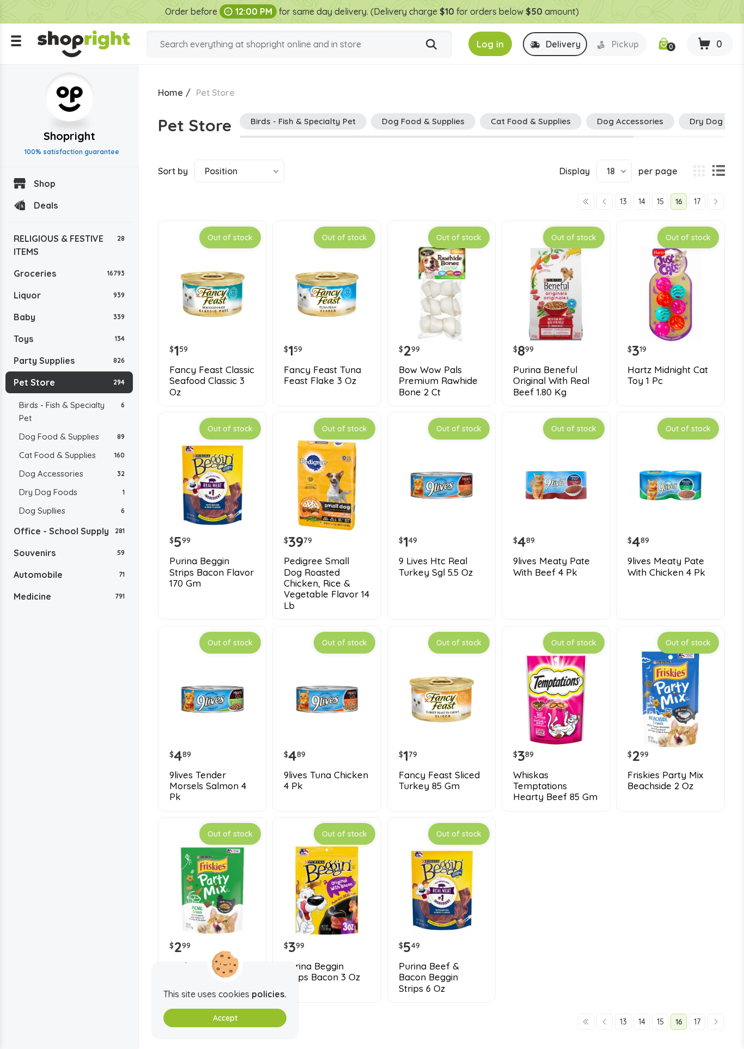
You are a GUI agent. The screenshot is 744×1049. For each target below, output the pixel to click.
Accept (225, 1018)
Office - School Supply (69, 531)
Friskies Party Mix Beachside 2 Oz (665, 780)
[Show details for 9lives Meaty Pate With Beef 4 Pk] (556, 485)
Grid (698, 171)
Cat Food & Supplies (72, 455)
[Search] (431, 45)
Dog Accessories (72, 473)
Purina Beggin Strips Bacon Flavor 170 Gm (211, 572)
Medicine (69, 596)
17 (697, 201)
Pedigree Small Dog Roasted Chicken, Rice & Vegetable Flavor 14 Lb (326, 583)
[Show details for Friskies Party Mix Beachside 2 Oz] (670, 699)
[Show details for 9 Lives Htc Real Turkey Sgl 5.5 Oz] (441, 485)
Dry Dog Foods (72, 492)
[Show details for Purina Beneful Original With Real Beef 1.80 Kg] (556, 294)
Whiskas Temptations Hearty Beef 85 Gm (555, 786)
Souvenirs (69, 552)
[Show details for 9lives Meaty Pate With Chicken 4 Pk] (670, 485)
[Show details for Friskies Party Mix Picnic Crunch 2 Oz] (212, 890)
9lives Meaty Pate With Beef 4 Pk (551, 566)
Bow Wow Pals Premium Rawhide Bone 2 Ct (438, 381)
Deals (46, 205)
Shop (45, 183)
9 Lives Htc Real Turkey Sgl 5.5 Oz (436, 566)
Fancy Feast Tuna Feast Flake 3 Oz (322, 375)
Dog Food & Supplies (72, 436)
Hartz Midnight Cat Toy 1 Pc (667, 375)
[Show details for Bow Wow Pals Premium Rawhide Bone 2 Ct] (441, 294)
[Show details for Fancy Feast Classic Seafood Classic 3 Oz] (212, 294)
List (718, 171)
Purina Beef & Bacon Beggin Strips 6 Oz (429, 977)
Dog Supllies (72, 510)
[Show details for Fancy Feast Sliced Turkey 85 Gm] (441, 699)
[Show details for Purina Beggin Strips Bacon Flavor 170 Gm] (212, 485)
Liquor (69, 295)
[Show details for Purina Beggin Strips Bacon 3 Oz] (326, 890)
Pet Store (69, 382)
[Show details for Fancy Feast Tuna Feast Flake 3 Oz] (326, 294)
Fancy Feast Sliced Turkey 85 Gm (439, 780)
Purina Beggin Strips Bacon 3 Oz (322, 972)
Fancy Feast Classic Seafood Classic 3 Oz (211, 381)
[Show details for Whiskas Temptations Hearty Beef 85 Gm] (556, 699)
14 (641, 201)
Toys (69, 338)
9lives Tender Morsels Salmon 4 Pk (207, 786)
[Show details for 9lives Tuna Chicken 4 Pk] (326, 699)
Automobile (69, 574)
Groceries (69, 273)
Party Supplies (69, 360)
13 (623, 201)
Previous (604, 201)
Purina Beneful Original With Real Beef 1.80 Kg (551, 381)
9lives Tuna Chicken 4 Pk (326, 780)
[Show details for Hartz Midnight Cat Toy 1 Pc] (670, 294)
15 (660, 201)
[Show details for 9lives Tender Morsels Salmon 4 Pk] (212, 699)
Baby (69, 317)
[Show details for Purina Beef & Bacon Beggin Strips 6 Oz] (441, 890)
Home (170, 92)
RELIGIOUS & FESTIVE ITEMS (69, 245)
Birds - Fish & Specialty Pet (72, 411)
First (586, 201)
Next (716, 201)
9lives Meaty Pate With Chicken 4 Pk (666, 566)
